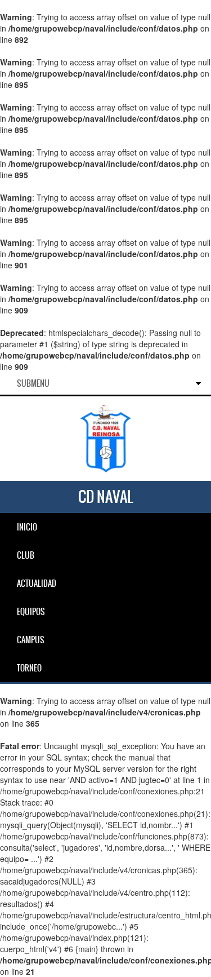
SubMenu (33, 383)
